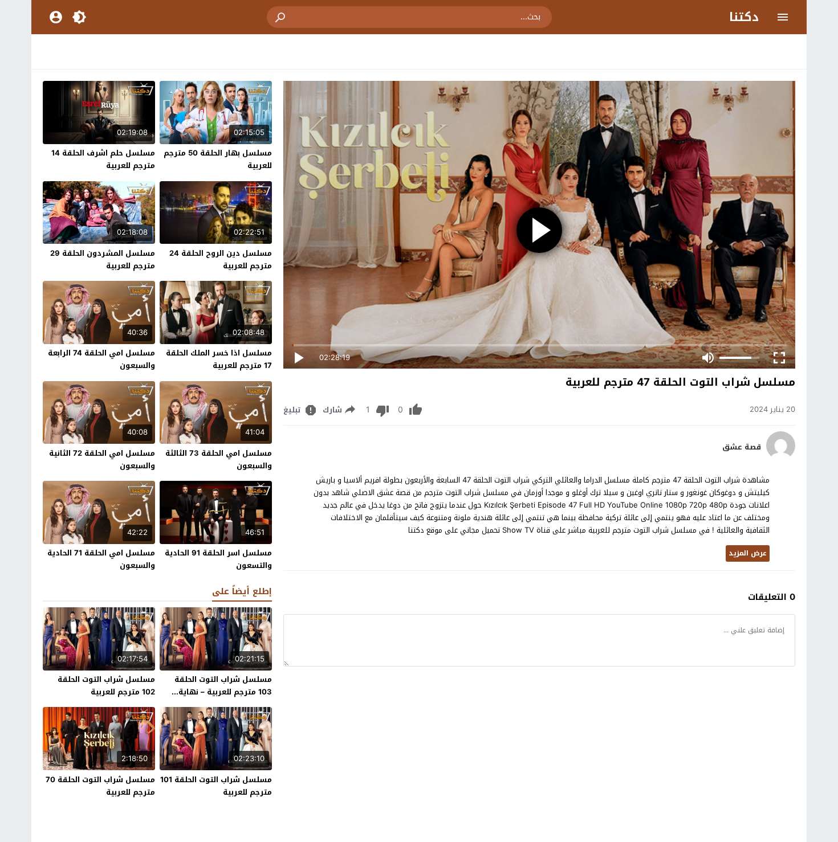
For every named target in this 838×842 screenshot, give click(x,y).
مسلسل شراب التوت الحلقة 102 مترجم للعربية (106, 685)
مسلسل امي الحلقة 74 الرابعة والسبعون (101, 359)
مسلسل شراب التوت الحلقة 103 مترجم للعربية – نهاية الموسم (223, 692)
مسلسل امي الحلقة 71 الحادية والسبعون (101, 559)
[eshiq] (780, 457)
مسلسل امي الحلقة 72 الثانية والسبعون (102, 459)
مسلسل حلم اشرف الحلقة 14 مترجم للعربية (103, 159)
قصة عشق (741, 447)
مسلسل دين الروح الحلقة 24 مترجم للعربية (220, 259)
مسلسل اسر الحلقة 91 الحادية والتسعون (218, 559)
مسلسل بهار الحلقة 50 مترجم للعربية (218, 159)
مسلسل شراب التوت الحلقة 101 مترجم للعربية (216, 785)
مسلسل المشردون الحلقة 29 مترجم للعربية (102, 259)
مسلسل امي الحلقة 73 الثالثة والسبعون (218, 459)
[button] (281, 17)
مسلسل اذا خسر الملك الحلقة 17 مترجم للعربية (219, 359)
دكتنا (744, 17)
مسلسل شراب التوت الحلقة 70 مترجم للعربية (100, 785)
